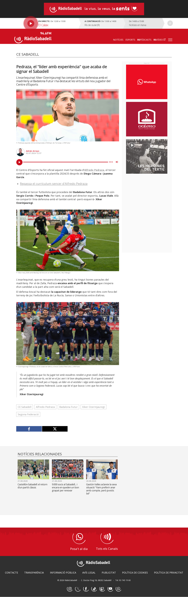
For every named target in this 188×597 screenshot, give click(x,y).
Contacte (11, 572)
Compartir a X (55, 429)
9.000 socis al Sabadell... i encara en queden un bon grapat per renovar (65, 487)
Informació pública (63, 572)
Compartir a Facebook (29, 429)
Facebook (86, 589)
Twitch (102, 589)
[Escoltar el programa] (46, 23)
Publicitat (109, 572)
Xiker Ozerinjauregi (93, 407)
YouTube (110, 589)
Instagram (69, 589)
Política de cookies (135, 572)
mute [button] (116, 162)
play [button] (19, 162)
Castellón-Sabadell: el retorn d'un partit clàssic (32, 486)
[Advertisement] (146, 193)
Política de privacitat (168, 572)
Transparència (34, 572)
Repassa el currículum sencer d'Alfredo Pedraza (54, 183)
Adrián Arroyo (32, 151)
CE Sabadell (24, 407)
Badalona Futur (68, 407)
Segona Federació (28, 414)
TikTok (94, 589)
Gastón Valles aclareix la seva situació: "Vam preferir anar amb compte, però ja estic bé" (101, 489)
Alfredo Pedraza (94, 170)
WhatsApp (118, 589)
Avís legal (89, 572)
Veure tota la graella (170, 23)
